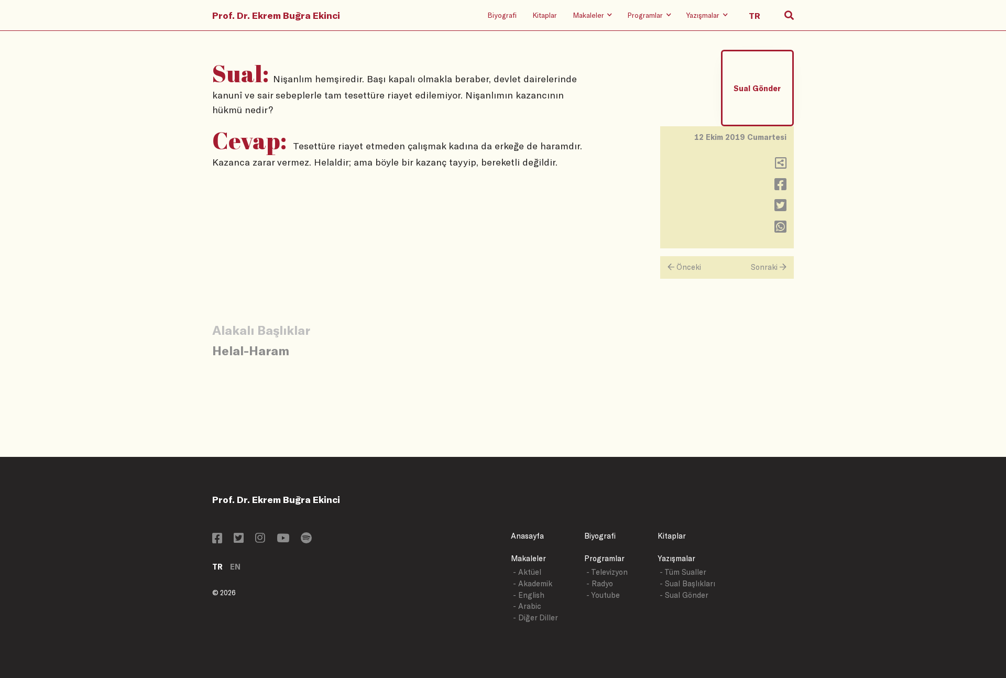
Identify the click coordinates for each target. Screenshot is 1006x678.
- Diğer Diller (535, 617)
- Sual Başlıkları (687, 583)
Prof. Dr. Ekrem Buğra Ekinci (276, 15)
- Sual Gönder (684, 594)
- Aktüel (527, 571)
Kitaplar (544, 14)
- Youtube (603, 594)
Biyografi (502, 14)
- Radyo (599, 583)
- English (528, 594)
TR (217, 566)
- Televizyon (607, 571)
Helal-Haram (250, 350)
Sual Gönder (757, 88)
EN (235, 566)
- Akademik (532, 583)
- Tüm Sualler (683, 571)
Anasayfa (527, 535)
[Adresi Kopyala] (780, 165)
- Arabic (527, 606)
